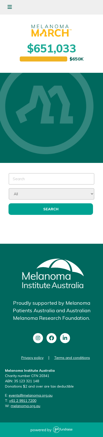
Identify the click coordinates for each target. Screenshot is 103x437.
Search (50, 209)
